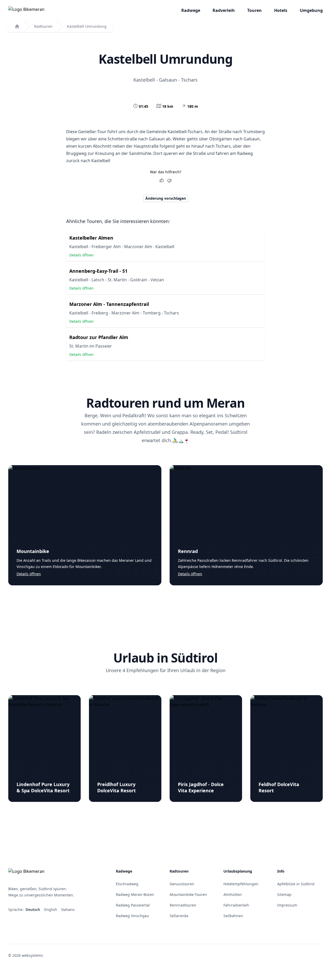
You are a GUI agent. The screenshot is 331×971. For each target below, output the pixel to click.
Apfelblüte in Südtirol (295, 883)
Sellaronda (179, 915)
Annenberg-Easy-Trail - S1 (98, 271)
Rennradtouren (183, 905)
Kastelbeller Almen (91, 238)
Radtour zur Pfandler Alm (98, 337)
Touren (254, 10)
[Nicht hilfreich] (169, 180)
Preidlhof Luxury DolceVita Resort (116, 787)
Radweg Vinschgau (132, 915)
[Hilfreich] (162, 180)
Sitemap (284, 894)
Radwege (190, 10)
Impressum (287, 905)
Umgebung (311, 10)
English (51, 909)
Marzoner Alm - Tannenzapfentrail (109, 304)
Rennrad (188, 551)
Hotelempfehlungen (240, 883)
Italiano (68, 909)
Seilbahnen (233, 915)
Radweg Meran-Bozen (135, 894)
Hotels (280, 10)
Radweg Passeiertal (133, 905)
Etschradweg (127, 883)
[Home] (17, 26)
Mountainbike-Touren (188, 894)
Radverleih (224, 10)
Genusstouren (182, 883)
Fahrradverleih (236, 905)
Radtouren (43, 26)
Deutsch (33, 909)
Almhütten (232, 894)
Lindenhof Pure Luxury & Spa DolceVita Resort (43, 787)
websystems (32, 955)
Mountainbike (33, 551)
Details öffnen (81, 255)
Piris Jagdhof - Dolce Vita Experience (201, 787)
